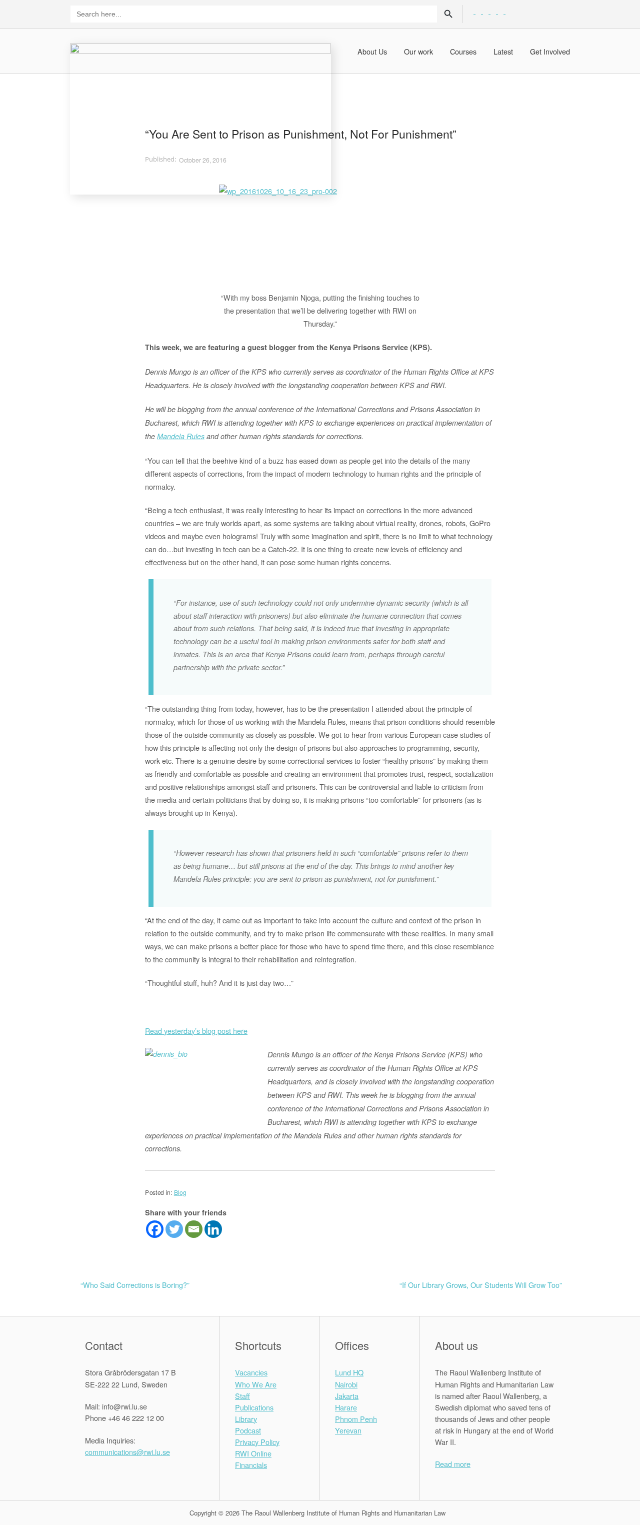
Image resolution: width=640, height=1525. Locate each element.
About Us (372, 51)
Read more (452, 1463)
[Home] (200, 118)
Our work (418, 51)
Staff (242, 1395)
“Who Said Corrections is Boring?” (135, 1284)
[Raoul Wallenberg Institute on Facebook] (90, 1474)
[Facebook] (155, 1229)
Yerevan (348, 1430)
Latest (503, 51)
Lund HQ (349, 1372)
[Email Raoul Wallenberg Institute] (127, 1474)
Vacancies (251, 1372)
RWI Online (253, 1453)
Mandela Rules (180, 436)
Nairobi (346, 1384)
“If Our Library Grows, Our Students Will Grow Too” (481, 1284)
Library (246, 1418)
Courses (463, 51)
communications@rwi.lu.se (127, 1451)
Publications (254, 1407)
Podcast (248, 1430)
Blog (180, 1192)
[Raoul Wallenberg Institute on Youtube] (140, 1474)
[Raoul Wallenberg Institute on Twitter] (103, 1474)
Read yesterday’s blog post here (196, 1030)
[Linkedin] (213, 1229)
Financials (251, 1464)
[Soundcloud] (508, 11)
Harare (346, 1407)
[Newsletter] (502, 11)
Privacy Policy (257, 1441)
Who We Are (255, 1384)
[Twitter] (174, 1229)
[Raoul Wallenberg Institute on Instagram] (115, 1474)
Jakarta (346, 1395)
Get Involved (550, 51)
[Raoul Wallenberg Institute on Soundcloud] (153, 1474)
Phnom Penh (356, 1418)
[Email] (193, 1229)
